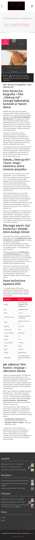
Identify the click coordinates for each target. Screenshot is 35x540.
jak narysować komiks (16, 77)
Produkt (5, 77)
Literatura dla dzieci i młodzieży (19, 24)
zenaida (6, 75)
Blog (3, 520)
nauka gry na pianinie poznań (17, 78)
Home (6, 24)
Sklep (3, 517)
